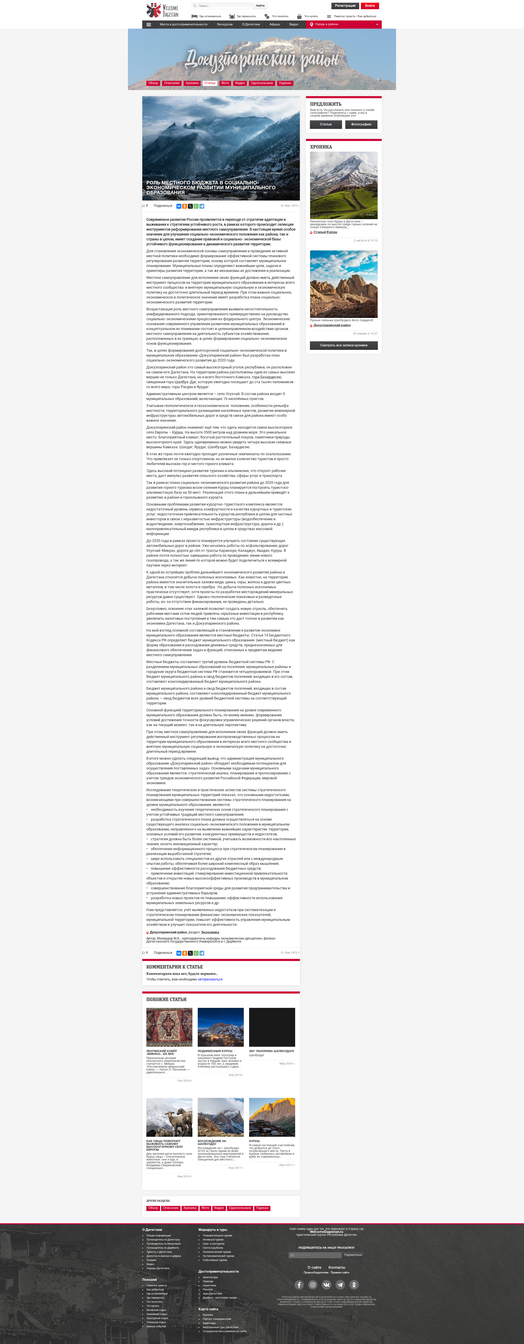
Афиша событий (156, 1326)
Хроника (192, 83)
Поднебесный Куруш (215, 1051)
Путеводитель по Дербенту (163, 1248)
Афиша (275, 24)
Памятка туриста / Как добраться (355, 16)
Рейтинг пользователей (217, 1319)
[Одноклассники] (184, 206)
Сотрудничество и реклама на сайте (225, 1331)
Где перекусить (246, 16)
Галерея (151, 1260)
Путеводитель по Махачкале (164, 1244)
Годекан (285, 83)
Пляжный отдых (156, 1322)
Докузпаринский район (168, 932)
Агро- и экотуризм (214, 1244)
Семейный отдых (157, 1314)
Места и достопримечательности (183, 24)
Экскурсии (225, 24)
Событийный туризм (215, 1260)
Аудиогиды (209, 1323)
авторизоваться (210, 979)
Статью (326, 124)
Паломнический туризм (217, 1252)
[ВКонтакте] (178, 206)
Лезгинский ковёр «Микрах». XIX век (161, 1053)
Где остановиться (210, 16)
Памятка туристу (157, 1285)
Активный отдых (156, 1310)
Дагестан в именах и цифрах (164, 1256)
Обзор (153, 83)
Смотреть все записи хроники (343, 345)
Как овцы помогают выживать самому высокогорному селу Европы (164, 1145)
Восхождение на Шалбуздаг (212, 1143)
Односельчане (262, 83)
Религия (208, 1290)
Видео (293, 24)
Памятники (209, 1285)
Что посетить (280, 16)
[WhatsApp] (196, 206)
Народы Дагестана (158, 1268)
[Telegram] (201, 206)
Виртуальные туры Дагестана (220, 1327)
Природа (208, 1281)
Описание (172, 83)
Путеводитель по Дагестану (163, 1240)
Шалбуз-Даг (185, 382)
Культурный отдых (157, 1318)
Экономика (210, 932)
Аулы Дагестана (212, 1294)
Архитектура (210, 1277)
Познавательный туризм (217, 1236)
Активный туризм (213, 1240)
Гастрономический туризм (218, 1256)
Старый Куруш (325, 232)
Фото (225, 83)
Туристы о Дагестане (159, 1252)
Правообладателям (316, 1273)
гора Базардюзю (266, 377)
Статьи (210, 83)
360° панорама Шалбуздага (271, 1051)
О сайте (314, 1267)
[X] (190, 206)
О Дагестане (251, 24)
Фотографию (361, 124)
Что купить (311, 16)
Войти (370, 6)
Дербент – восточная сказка (220, 1298)
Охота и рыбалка (213, 1248)
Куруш (177, 432)
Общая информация (159, 1236)
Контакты (337, 1267)
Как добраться (155, 1290)
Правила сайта (340, 1273)
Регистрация (345, 6)
